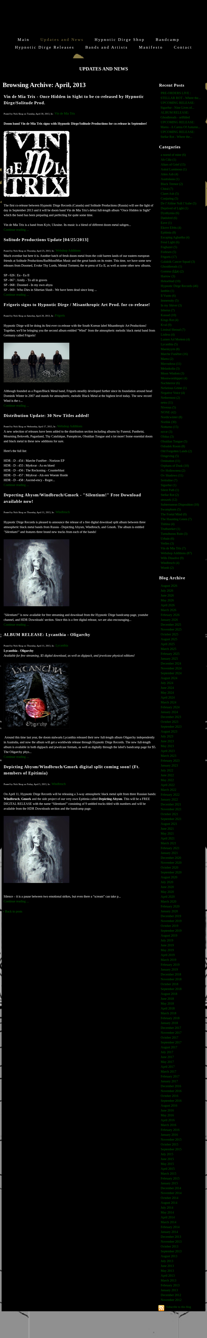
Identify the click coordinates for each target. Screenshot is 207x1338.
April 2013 (168, 1275)
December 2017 (171, 1028)
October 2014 (169, 1198)
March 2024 (168, 702)
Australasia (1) (170, 179)
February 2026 (170, 615)
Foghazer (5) (169, 247)
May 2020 (167, 891)
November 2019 (171, 921)
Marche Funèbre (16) (174, 354)
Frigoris (60, 315)
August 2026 (169, 585)
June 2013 (167, 1266)
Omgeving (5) (170, 456)
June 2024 (167, 687)
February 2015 (170, 1178)
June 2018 (167, 998)
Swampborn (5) (171, 509)
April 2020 (168, 896)
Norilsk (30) (168, 422)
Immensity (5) (169, 300)
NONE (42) (168, 412)
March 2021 (168, 843)
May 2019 (167, 950)
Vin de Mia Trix (65, 113)
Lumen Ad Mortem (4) (175, 339)
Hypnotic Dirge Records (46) (179, 286)
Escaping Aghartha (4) (175, 237)
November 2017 (171, 1032)
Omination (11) (170, 461)
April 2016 (168, 1120)
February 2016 (170, 1130)
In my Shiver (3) (171, 305)
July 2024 (167, 683)
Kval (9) (166, 325)
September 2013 (171, 1251)
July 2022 (167, 770)
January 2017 (169, 1081)
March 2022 (168, 789)
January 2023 (169, 765)
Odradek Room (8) (173, 446)
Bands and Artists (106, 47)
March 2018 (168, 1013)
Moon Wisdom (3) (172, 373)
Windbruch (63, 512)
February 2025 (170, 653)
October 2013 (169, 1246)
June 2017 (167, 1057)
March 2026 (168, 610)
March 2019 (168, 959)
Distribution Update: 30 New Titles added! (46, 415)
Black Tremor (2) (172, 184)
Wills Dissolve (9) (172, 558)
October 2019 (169, 925)
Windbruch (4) (170, 563)
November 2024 (171, 668)
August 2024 (169, 678)
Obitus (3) (167, 436)
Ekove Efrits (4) (171, 227)
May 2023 (167, 746)
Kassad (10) (168, 315)
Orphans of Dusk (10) (175, 465)
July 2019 (167, 940)
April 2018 (168, 1008)
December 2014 (171, 1188)
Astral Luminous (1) (174, 169)
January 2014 (169, 1232)
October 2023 (169, 721)
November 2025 (171, 629)
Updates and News (62, 39)
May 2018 (167, 1003)
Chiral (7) (167, 188)
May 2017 (167, 1062)
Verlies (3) (167, 543)
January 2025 (169, 658)
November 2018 (171, 979)
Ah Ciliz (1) (168, 159)
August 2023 (169, 731)
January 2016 (169, 1134)
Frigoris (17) (169, 256)
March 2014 (168, 1222)
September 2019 (171, 930)
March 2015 (168, 1173)
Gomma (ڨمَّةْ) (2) (172, 271)
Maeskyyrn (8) (170, 349)
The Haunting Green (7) (176, 519)
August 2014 (169, 1202)
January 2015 (169, 1183)
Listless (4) (168, 334)
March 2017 (168, 1071)
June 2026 (167, 595)
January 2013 (169, 1290)
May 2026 (167, 600)
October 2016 (169, 1096)
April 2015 (168, 1168)
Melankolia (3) (170, 368)
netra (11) (167, 402)
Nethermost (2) (170, 397)
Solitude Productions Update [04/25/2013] (46, 239)
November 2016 (171, 1091)
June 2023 (167, 741)
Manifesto (151, 47)
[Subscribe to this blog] (161, 1308)
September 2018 (171, 989)
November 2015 (171, 1139)
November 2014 (171, 1193)
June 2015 (167, 1159)
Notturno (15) (169, 427)
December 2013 (171, 1236)
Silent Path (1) (170, 490)
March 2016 (168, 1125)
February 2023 (170, 760)
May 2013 (167, 1270)
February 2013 (170, 1285)
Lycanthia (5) (169, 344)
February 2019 (170, 964)
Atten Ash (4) (169, 174)
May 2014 (167, 1212)
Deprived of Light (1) (174, 208)
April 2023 (168, 751)
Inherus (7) (168, 310)
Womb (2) (167, 567)
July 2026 (167, 590)
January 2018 (169, 1023)
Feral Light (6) (170, 242)
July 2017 (167, 1052)
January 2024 (169, 712)
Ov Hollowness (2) (173, 470)
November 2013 (171, 1241)
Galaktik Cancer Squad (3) (178, 261)
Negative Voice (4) (173, 393)
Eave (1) (166, 222)
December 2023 (171, 717)
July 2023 (167, 736)
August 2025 (169, 639)
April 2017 (168, 1066)
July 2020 (167, 882)
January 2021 (169, 853)
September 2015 (171, 1149)
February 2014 (170, 1227)
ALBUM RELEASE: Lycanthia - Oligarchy (47, 634)
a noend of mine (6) (173, 154)
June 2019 (167, 945)
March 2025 (168, 649)
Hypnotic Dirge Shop (120, 39)
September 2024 (171, 673)
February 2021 (170, 848)
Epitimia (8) (168, 232)
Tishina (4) (167, 524)
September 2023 (171, 726)
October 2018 (169, 984)
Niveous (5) (168, 407)
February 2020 (170, 906)
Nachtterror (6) (170, 383)
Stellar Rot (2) (170, 495)
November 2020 (171, 862)
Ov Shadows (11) (172, 475)
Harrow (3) (168, 276)
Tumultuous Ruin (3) (174, 533)
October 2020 (169, 867)
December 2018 (171, 974)
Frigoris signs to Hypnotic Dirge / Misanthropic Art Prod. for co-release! (77, 304)
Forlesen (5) (168, 252)
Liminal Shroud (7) (173, 329)
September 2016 (171, 1100)
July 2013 (167, 1261)
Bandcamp (168, 39)
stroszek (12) (169, 499)
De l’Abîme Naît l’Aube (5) (178, 203)
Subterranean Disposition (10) (180, 504)
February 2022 (170, 794)
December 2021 (171, 804)
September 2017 (171, 1042)
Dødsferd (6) (169, 218)
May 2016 (167, 1115)
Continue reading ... (16, 229)
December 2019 (171, 916)
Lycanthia (62, 645)
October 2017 (169, 1037)
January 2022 (169, 799)
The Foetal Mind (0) (174, 514)
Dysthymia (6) (170, 213)
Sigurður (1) (168, 485)
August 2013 (169, 1256)
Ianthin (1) (167, 290)
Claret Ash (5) (170, 193)
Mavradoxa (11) (171, 363)
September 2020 (171, 872)
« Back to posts (12, 911)
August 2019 (169, 935)
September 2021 (171, 819)
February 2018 (170, 1018)
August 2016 (169, 1105)
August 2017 (169, 1047)
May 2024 (167, 692)
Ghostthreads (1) (171, 266)
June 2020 (167, 887)
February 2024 (170, 707)
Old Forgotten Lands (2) (176, 451)
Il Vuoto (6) (168, 295)
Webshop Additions (68, 250)
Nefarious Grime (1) (174, 388)
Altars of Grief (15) (173, 164)
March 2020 (168, 901)
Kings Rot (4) (169, 320)
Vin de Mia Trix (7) (173, 548)
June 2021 (167, 828)
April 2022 (168, 785)
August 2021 (169, 823)
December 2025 (171, 624)
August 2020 (169, 877)
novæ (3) (166, 431)
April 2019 (168, 955)
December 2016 (171, 1086)
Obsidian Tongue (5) (174, 441)
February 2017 (170, 1076)
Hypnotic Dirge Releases (44, 47)
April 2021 (168, 838)
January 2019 (169, 969)
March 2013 (168, 1280)
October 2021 (169, 814)
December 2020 (171, 857)
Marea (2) (167, 359)
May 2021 (167, 833)
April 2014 (168, 1217)
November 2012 (171, 1300)
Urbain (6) (167, 538)
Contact (183, 47)
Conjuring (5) (169, 198)
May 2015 (167, 1164)
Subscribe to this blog (178, 1306)
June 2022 (167, 775)
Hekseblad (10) (170, 281)
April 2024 (168, 697)
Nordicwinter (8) (171, 417)
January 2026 (169, 619)
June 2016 (167, 1110)
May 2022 (167, 780)
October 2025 (169, 634)
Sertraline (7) (169, 480)
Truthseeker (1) (170, 529)
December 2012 (171, 1295)
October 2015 (169, 1144)
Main (24, 39)
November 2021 (171, 809)
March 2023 (168, 755)
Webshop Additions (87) (176, 553)
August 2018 (169, 994)
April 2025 (168, 644)
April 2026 (168, 605)
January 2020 (169, 911)
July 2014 (167, 1207)
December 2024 (171, 663)
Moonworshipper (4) (174, 378)
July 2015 (167, 1154)
